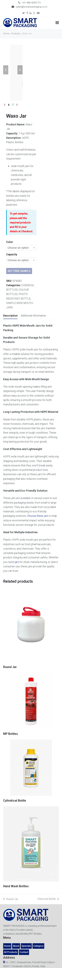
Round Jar (10, 899)
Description (10, 315)
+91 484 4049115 (31, 2)
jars (16, 562)
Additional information (33, 315)
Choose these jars (37, 515)
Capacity (11, 254)
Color (9, 242)
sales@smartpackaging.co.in (31, 6)
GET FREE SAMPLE (19, 271)
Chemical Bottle (46, 899)
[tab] (10, 316)
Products (15, 33)
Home (6, 33)
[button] (57, 22)
